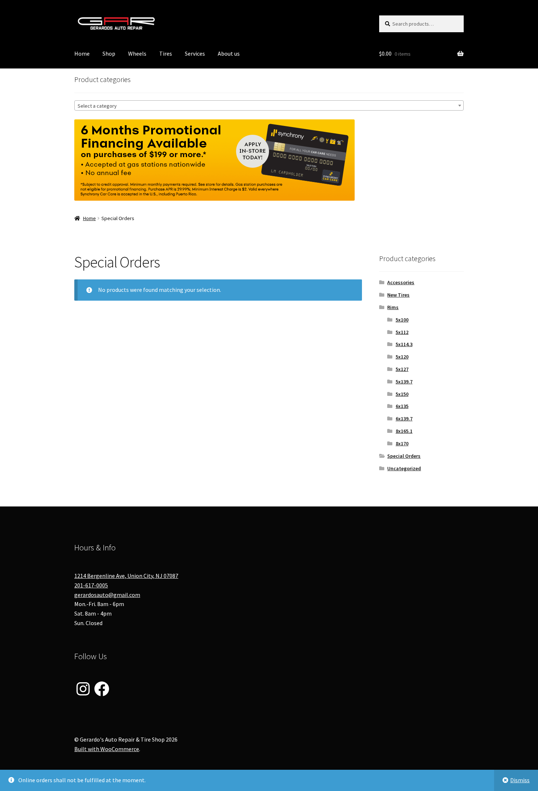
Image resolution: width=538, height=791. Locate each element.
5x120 (402, 356)
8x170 (402, 443)
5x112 (402, 332)
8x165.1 (404, 431)
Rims (393, 307)
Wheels (137, 53)
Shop (108, 53)
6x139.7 (404, 418)
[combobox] (269, 105)
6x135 (402, 406)
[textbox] (269, 106)
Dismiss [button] (520, 780)
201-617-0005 (91, 585)
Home (82, 53)
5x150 (402, 394)
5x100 (402, 319)
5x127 (402, 369)
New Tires (398, 294)
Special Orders (404, 456)
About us (229, 53)
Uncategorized (404, 468)
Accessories (400, 282)
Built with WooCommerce (106, 749)
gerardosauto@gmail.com (107, 594)
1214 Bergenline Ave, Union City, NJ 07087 (126, 575)
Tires (165, 53)
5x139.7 (404, 381)
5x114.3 (404, 344)
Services (195, 53)
